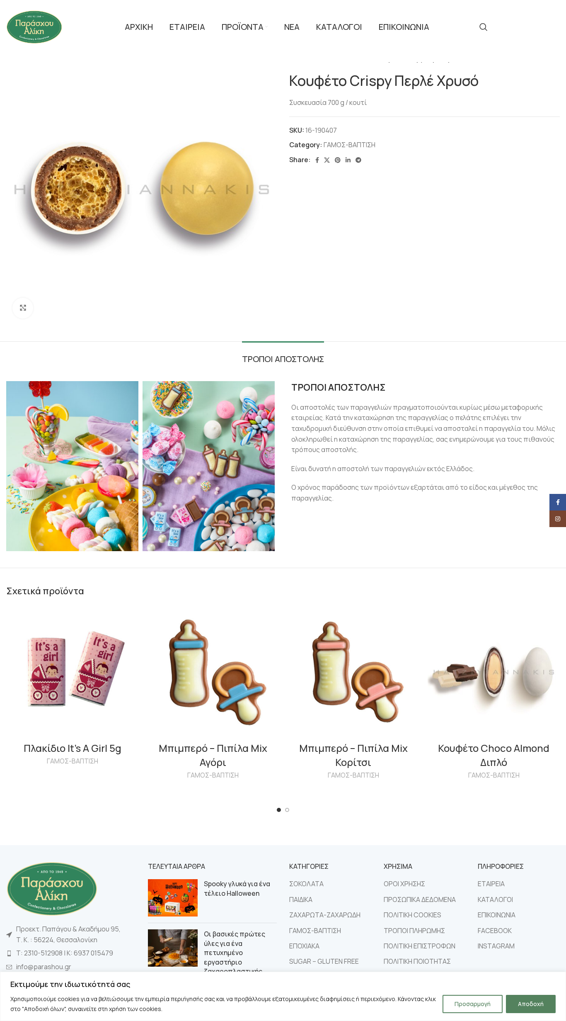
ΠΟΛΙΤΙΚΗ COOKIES (412, 914)
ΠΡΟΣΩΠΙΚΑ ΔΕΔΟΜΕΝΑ (420, 899)
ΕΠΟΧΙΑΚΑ (304, 946)
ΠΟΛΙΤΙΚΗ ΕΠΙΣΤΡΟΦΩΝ (419, 946)
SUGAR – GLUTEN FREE (324, 961)
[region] (283, 996)
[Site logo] (34, 26)
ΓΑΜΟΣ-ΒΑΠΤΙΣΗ (349, 144)
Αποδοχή (531, 1004)
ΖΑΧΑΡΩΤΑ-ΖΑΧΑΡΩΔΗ (324, 914)
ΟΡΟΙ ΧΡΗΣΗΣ (404, 883)
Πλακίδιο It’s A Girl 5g (72, 748)
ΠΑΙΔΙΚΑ (300, 899)
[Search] (483, 27)
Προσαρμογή (473, 1004)
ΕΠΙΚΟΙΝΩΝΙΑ (496, 914)
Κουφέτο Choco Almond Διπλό (493, 755)
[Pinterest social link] (337, 160)
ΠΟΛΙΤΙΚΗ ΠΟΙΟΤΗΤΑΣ (417, 961)
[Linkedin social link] (348, 160)
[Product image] (72, 672)
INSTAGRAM (496, 946)
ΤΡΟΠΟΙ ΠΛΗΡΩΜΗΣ (414, 930)
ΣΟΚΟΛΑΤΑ (306, 883)
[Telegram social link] (358, 160)
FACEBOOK (495, 930)
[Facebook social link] (317, 160)
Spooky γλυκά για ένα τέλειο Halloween (237, 888)
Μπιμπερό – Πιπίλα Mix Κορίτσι (353, 755)
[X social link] (327, 160)
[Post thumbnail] (173, 897)
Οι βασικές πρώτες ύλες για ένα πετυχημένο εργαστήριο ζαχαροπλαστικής (234, 952)
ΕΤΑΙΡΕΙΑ (491, 883)
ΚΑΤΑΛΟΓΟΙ (495, 899)
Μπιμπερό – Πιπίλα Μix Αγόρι (213, 755)
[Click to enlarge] (22, 308)
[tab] (283, 355)
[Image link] (51, 887)
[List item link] (70, 953)
